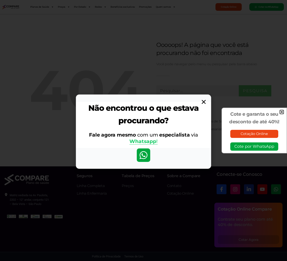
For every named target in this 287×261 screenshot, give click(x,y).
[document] (143, 130)
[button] (281, 112)
